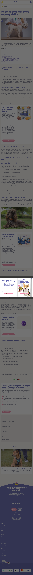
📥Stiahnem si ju (8, 293)
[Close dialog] (31, 278)
